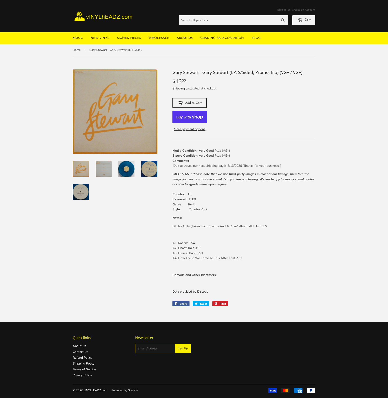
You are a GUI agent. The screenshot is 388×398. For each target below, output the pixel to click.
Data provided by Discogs (190, 291)
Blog (256, 38)
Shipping (178, 88)
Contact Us (80, 352)
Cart (307, 20)
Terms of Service (84, 369)
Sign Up (183, 348)
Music (78, 38)
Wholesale (159, 38)
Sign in (281, 9)
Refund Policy (82, 358)
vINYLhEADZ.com (95, 390)
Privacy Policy (82, 375)
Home (77, 50)
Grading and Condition (222, 38)
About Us (185, 38)
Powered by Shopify (124, 390)
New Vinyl (99, 38)
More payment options (189, 129)
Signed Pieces (129, 38)
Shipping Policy (83, 363)
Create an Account (303, 9)
